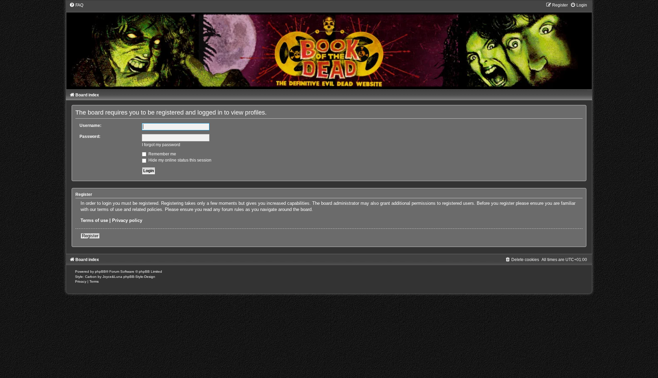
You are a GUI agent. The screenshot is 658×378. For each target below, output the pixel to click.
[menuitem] (76, 5)
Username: (90, 125)
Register (90, 235)
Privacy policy (127, 220)
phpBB (100, 271)
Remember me (161, 154)
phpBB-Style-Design (139, 277)
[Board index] (329, 46)
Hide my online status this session (179, 160)
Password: (90, 136)
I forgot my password (161, 144)
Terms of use (94, 220)
